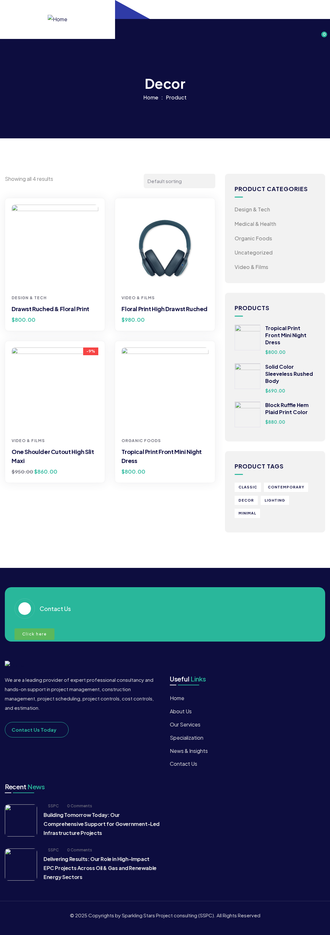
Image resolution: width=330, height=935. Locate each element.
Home (150, 97)
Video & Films (138, 297)
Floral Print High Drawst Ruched (164, 308)
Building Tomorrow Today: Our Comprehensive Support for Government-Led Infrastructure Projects (102, 823)
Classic (247, 487)
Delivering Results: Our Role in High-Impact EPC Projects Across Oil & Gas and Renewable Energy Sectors (100, 868)
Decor (246, 500)
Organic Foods (141, 440)
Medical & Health (255, 223)
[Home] (57, 19)
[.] (122, 29)
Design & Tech (29, 297)
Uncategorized (254, 252)
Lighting (275, 500)
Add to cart (57, 279)
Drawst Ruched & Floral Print (50, 308)
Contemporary (286, 487)
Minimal (247, 513)
